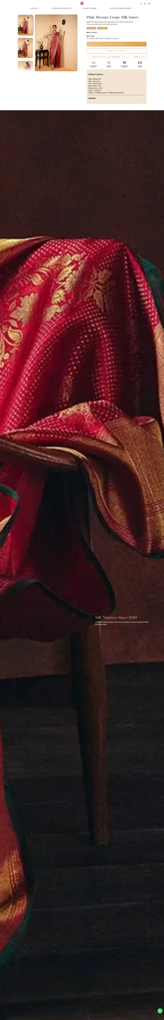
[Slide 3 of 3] (25, 71)
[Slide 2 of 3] (25, 48)
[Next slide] (75, 43)
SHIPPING (92, 98)
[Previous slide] (37, 43)
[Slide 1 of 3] (25, 25)
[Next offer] (145, 57)
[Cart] (149, 4)
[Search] (141, 4)
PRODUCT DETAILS (95, 74)
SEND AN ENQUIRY (117, 51)
